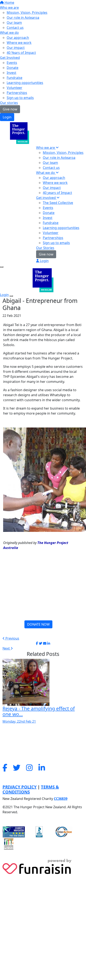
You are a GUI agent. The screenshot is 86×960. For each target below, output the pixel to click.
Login (7, 117)
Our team (14, 22)
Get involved (46, 197)
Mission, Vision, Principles (27, 12)
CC (56, 798)
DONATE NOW (38, 624)
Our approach (18, 37)
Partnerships (17, 92)
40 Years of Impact (21, 52)
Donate (12, 67)
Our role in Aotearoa (23, 17)
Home (9, 2)
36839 (62, 798)
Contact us (15, 27)
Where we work (19, 42)
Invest (11, 72)
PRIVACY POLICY (20, 787)
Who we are (9, 7)
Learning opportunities (25, 82)
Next (7, 648)
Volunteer (14, 87)
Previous (12, 638)
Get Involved (10, 57)
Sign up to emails (20, 97)
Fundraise (14, 77)
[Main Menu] (1, 267)
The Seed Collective (58, 202)
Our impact (16, 47)
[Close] (11, 296)
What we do (9, 32)
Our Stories (45, 247)
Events (12, 62)
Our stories (9, 102)
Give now (10, 109)
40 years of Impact (57, 192)
